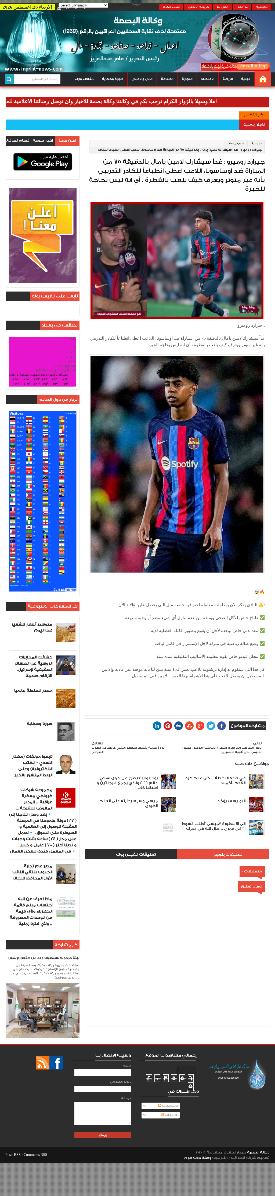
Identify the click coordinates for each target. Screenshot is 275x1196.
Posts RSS (13, 1155)
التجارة (187, 79)
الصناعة (167, 79)
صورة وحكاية (112, 79)
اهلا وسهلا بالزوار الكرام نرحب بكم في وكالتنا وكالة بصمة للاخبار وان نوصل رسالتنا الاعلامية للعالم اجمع (131, 101)
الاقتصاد (207, 79)
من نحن (242, 7)
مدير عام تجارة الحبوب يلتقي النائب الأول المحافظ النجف (32, 872)
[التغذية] (42, 1062)
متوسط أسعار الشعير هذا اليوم (32, 627)
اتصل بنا (223, 7)
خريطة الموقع (198, 7)
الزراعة (228, 79)
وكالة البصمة (258, 1152)
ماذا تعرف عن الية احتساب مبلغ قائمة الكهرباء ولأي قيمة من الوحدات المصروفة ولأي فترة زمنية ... (31, 911)
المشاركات (170, 1106)
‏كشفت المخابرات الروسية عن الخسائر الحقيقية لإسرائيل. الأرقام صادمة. (33, 666)
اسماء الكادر (171, 7)
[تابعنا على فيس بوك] (56, 1062)
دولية (245, 79)
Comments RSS (35, 1155)
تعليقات (171, 1115)
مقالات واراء (84, 79)
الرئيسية (262, 7)
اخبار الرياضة (236, 143)
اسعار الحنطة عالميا (33, 691)
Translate (150, 5)
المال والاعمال (142, 79)
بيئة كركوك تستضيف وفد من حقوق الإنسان (43, 957)
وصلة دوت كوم (197, 1157)
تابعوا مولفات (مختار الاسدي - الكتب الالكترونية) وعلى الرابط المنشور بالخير (32, 765)
